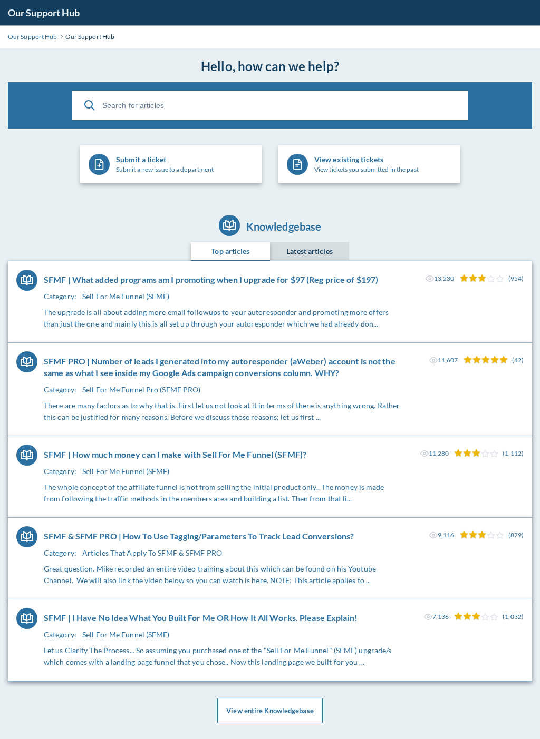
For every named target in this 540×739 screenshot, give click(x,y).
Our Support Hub (44, 12)
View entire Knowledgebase (270, 710)
